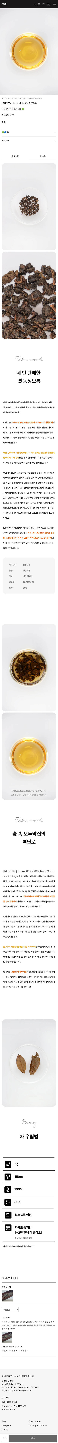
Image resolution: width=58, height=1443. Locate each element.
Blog (4, 1421)
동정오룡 (14, 98)
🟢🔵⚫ (5, 132)
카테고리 (7, 98)
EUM (4, 4)
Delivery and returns (38, 1425)
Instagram (6, 1425)
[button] (29, 133)
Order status (35, 1421)
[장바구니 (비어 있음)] (48, 4)
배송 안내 (5, 140)
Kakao (4, 1429)
